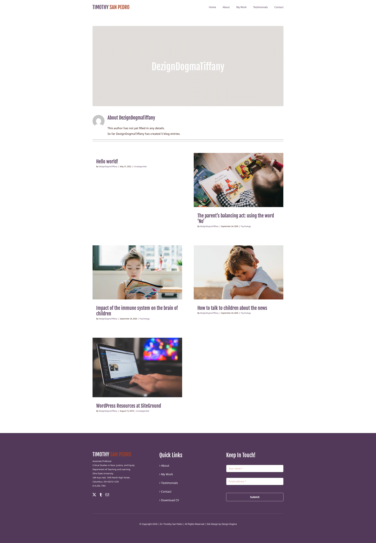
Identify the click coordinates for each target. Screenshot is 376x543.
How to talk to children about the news (232, 308)
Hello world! (107, 162)
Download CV (170, 500)
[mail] (107, 494)
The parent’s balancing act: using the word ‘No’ (235, 218)
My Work (167, 474)
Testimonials (169, 483)
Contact (166, 491)
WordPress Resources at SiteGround (128, 406)
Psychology (239, 183)
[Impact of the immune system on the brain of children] (137, 272)
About (165, 465)
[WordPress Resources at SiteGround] (137, 367)
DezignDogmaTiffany (108, 166)
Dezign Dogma (229, 523)
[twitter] (94, 494)
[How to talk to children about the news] (238, 272)
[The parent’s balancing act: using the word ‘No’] (238, 180)
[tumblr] (101, 494)
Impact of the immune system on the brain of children (137, 311)
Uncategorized (140, 166)
